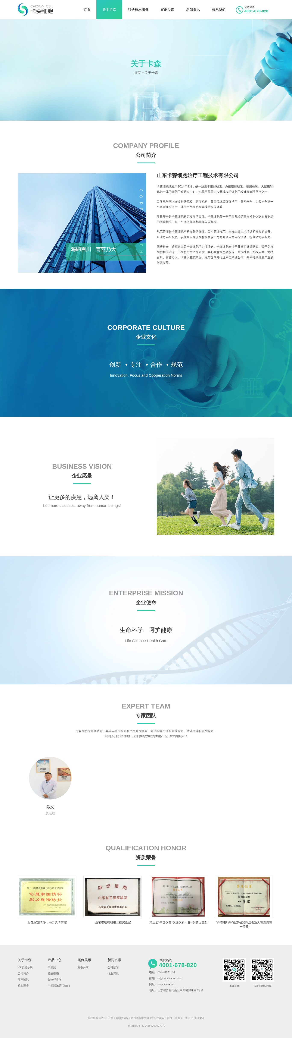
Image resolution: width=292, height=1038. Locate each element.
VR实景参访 (25, 967)
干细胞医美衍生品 (59, 985)
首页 (87, 9)
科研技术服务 (138, 9)
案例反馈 (167, 9)
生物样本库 (55, 979)
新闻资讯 (193, 9)
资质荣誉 (23, 985)
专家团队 (23, 979)
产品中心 (54, 960)
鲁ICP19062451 (194, 1018)
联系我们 (219, 9)
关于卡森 (109, 9)
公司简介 (23, 973)
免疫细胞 (53, 973)
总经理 (50, 810)
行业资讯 (113, 973)
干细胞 (52, 967)
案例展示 (84, 960)
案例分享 (83, 967)
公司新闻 (113, 967)
